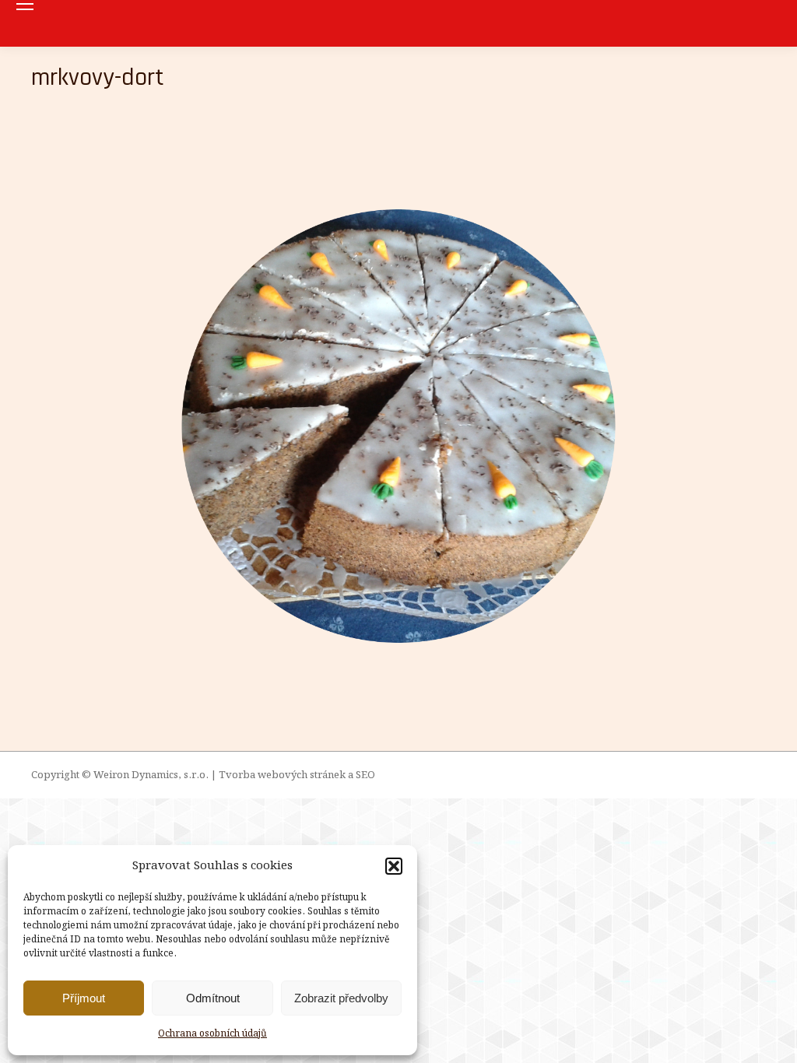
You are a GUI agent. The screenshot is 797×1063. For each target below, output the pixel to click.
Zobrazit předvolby (341, 998)
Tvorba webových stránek (282, 775)
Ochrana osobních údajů (212, 1033)
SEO (365, 775)
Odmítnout (213, 998)
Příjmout (83, 998)
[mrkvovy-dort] (398, 426)
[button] (394, 866)
